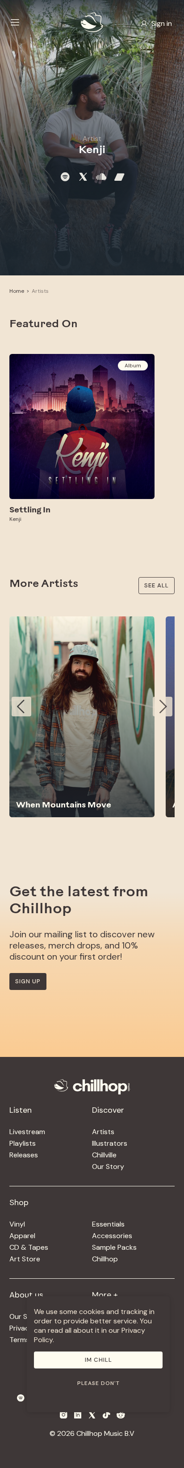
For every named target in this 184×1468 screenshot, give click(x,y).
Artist (92, 138)
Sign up (28, 981)
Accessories (112, 1235)
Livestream (27, 1131)
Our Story (108, 1166)
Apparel (22, 1235)
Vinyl (17, 1224)
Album (133, 365)
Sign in (161, 23)
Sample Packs (114, 1247)
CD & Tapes (28, 1247)
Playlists (22, 1143)
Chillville (104, 1155)
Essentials (108, 1224)
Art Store (24, 1259)
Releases (23, 1155)
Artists (40, 291)
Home (16, 291)
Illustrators (109, 1143)
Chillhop (105, 1259)
